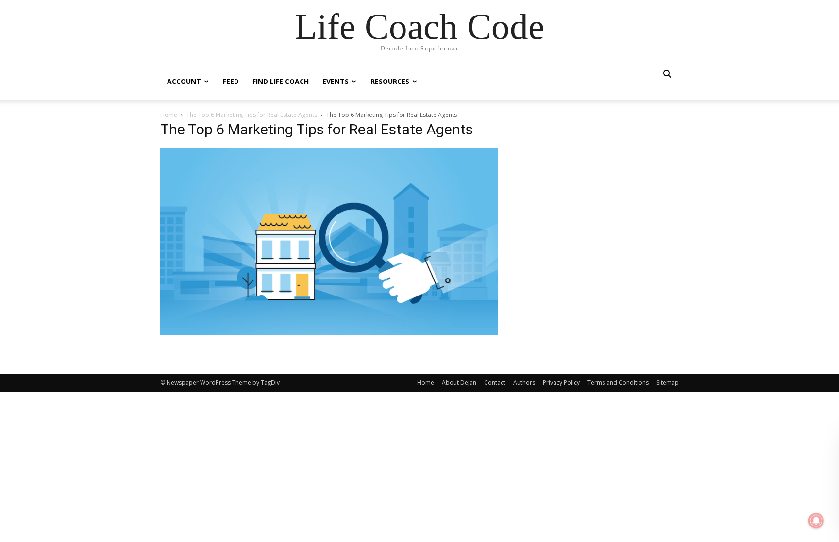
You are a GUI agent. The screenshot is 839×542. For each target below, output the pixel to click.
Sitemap (667, 382)
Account (184, 81)
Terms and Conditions (618, 382)
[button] (667, 75)
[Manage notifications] (816, 520)
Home (168, 115)
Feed (231, 81)
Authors (524, 382)
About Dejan (459, 382)
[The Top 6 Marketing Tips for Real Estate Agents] (329, 332)
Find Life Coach (280, 81)
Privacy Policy (561, 382)
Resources (389, 81)
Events (335, 81)
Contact (494, 382)
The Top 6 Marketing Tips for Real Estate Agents (251, 115)
